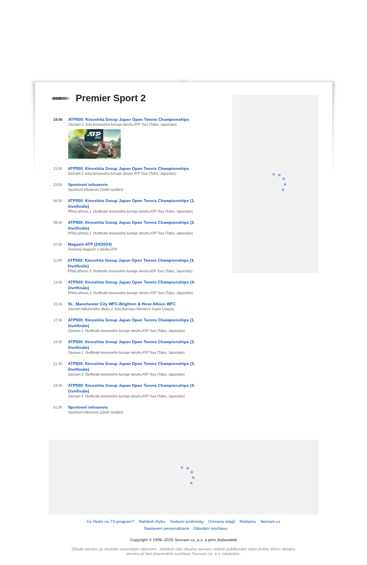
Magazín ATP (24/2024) (90, 244)
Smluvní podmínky (187, 521)
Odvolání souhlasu (210, 528)
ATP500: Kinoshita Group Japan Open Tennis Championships (128, 119)
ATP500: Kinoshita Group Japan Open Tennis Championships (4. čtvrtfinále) (131, 285)
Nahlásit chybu (152, 521)
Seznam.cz (270, 521)
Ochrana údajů (221, 521)
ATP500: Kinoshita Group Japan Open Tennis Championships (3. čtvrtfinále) (131, 263)
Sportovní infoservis (88, 184)
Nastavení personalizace (166, 528)
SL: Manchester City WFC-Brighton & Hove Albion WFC (122, 304)
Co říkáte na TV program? (110, 521)
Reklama (248, 521)
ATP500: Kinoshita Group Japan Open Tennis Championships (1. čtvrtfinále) (131, 203)
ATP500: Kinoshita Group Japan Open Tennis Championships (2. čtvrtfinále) (131, 225)
